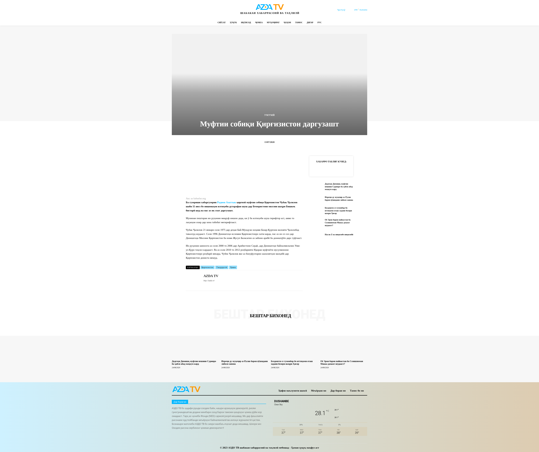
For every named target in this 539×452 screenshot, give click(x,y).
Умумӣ (269, 115)
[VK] (348, 168)
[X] (199, 9)
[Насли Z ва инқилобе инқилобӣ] (315, 234)
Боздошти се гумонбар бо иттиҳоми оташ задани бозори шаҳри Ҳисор (338, 210)
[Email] (354, 168)
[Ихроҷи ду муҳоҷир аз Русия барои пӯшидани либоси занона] (315, 198)
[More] (361, 168)
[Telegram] (186, 9)
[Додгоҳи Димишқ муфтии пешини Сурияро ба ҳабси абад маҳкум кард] (315, 186)
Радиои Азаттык (227, 202)
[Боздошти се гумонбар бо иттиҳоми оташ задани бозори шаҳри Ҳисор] (315, 210)
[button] (344, 9)
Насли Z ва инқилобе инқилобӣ (339, 235)
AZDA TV (211, 276)
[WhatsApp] (205, 9)
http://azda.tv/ (209, 281)
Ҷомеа (233, 267)
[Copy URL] (315, 168)
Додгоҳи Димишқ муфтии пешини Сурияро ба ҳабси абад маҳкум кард (339, 186)
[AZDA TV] (192, 280)
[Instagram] (180, 9)
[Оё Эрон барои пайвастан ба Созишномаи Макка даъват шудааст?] (315, 222)
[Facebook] (174, 9)
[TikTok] (193, 9)
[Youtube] (212, 9)
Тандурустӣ (221, 267)
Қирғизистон (207, 267)
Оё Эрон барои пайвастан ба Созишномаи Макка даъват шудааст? (337, 222)
